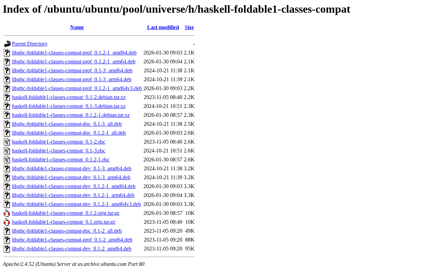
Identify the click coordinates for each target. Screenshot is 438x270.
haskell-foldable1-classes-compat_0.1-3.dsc (58, 151)
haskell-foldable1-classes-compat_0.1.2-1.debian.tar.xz (71, 115)
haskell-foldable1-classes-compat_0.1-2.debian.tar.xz (69, 97)
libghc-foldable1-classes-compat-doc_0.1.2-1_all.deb (69, 133)
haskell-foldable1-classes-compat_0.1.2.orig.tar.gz (65, 213)
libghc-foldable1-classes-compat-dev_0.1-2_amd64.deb (71, 248)
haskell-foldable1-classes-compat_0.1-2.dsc (58, 142)
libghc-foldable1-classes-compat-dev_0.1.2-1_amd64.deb (74, 186)
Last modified (163, 27)
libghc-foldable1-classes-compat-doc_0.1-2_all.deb (67, 231)
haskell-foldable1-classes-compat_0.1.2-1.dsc (61, 159)
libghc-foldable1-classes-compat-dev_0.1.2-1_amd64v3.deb (76, 204)
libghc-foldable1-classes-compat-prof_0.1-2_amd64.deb (72, 240)
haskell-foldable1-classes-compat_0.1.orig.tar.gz (63, 222)
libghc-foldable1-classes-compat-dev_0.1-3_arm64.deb (71, 177)
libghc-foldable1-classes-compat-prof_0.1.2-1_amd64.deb (74, 53)
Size (189, 27)
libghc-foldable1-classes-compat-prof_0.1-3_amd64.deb (72, 70)
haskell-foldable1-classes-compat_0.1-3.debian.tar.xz (69, 106)
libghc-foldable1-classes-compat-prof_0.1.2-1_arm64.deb (74, 61)
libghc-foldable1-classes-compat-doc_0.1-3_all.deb (67, 124)
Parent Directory (30, 44)
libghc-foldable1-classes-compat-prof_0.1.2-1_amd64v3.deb (77, 88)
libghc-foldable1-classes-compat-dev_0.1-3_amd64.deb (71, 168)
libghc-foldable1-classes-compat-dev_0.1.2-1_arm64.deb (73, 195)
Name (77, 27)
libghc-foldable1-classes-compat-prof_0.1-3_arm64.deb (71, 79)
